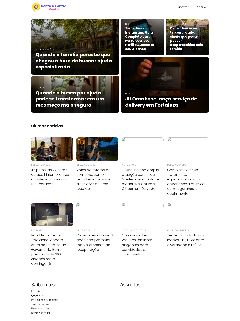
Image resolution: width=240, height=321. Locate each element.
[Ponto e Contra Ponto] (49, 6)
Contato (183, 7)
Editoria (200, 7)
